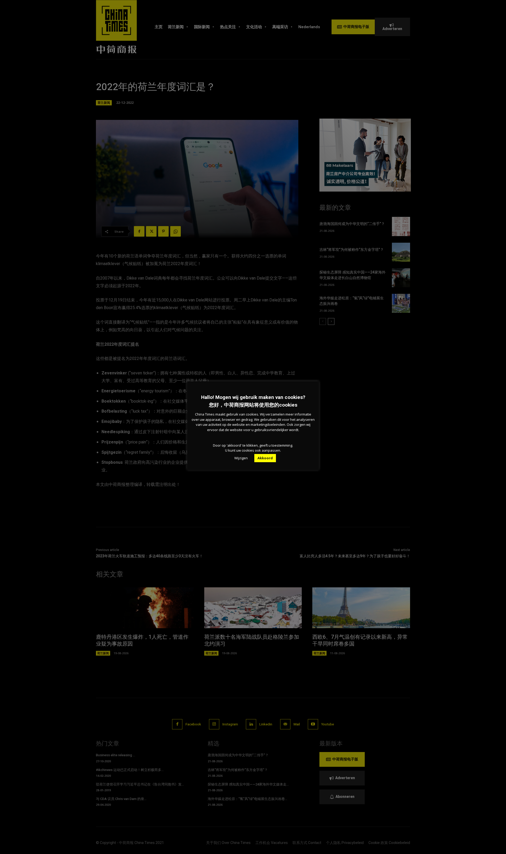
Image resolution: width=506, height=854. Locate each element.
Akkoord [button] (265, 458)
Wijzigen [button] (241, 458)
